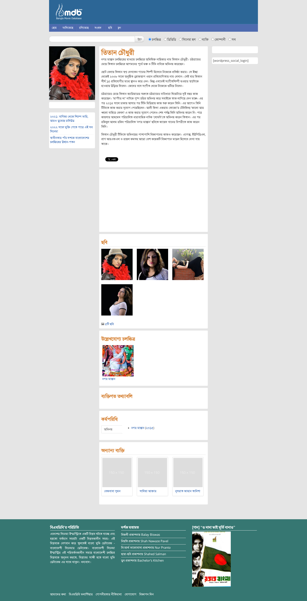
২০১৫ (149, 428)
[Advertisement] (153, 200)
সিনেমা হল (189, 40)
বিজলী (124, 535)
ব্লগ (119, 28)
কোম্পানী (220, 40)
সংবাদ (98, 28)
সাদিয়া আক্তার (148, 491)
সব (234, 40)
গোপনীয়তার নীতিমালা (109, 594)
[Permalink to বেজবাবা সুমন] (117, 472)
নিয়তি (124, 541)
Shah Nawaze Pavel (154, 541)
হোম (54, 28)
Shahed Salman (155, 554)
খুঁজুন (139, 39)
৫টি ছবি (109, 324)
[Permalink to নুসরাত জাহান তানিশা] (188, 472)
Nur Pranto (163, 547)
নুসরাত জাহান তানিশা (187, 491)
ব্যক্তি (205, 40)
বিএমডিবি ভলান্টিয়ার (81, 594)
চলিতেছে (84, 28)
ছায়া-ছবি (126, 554)
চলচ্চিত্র (156, 40)
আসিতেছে (67, 28)
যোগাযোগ (130, 594)
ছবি (110, 28)
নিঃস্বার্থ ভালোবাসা (131, 547)
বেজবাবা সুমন (112, 491)
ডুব (123, 560)
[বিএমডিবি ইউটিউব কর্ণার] (211, 559)
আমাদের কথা (58, 594)
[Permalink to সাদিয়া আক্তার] (152, 472)
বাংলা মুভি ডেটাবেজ (86, 12)
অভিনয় (108, 429)
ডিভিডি (171, 40)
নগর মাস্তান (108, 379)
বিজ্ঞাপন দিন (146, 594)
